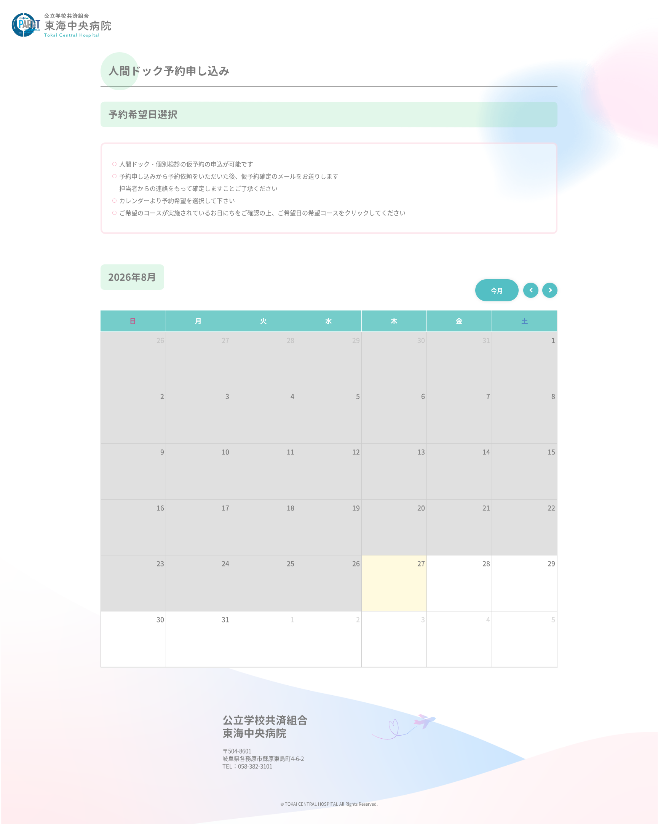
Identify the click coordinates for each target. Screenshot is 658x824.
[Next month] (549, 290)
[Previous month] (530, 290)
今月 (497, 290)
